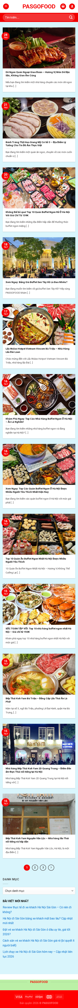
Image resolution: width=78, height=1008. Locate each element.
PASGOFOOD (39, 6)
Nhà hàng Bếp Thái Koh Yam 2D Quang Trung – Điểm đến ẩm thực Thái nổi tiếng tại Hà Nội (38, 770)
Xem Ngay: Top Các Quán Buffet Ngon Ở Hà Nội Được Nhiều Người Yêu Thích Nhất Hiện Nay (36, 490)
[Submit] (71, 17)
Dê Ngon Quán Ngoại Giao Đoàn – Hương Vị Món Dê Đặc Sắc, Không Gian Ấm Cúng (38, 74)
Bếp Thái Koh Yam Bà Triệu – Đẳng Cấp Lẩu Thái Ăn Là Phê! (36, 700)
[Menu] (6, 6)
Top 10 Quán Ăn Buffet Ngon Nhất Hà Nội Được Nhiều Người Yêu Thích (36, 560)
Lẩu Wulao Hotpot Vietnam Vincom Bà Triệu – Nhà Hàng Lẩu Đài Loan (37, 350)
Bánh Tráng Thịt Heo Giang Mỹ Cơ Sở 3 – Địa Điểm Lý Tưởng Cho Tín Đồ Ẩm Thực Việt (36, 144)
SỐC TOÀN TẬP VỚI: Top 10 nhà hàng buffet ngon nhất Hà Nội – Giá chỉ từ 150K (38, 630)
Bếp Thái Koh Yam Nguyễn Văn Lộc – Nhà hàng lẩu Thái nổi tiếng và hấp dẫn (37, 840)
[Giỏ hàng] (63, 6)
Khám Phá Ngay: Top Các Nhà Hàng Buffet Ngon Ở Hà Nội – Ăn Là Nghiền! (39, 420)
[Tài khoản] (72, 6)
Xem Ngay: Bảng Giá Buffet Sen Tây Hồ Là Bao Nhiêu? (36, 282)
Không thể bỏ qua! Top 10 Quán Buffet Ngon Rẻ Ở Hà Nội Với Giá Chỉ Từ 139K (38, 214)
